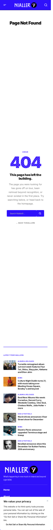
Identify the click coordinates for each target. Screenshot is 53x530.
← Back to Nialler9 (25, 223)
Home (6, 489)
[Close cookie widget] (47, 501)
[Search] (40, 213)
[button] (4, 5)
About (6, 496)
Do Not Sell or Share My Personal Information (25, 524)
